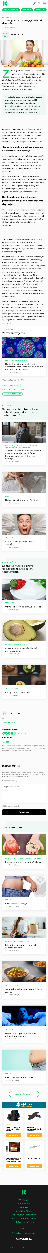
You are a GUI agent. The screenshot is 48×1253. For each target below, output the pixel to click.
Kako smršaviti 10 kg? (16, 903)
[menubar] (34, 3)
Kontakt (24, 1207)
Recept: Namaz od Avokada (19, 692)
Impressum (24, 1203)
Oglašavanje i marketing (24, 1214)
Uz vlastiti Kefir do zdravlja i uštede (23, 607)
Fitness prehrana (13, 644)
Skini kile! (36, 858)
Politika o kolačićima (24, 1222)
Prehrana (40, 10)
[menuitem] (34, 3)
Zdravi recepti (12, 688)
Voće (24, 644)
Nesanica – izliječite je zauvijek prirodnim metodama (20, 1034)
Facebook (17, 1233)
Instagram (32, 1233)
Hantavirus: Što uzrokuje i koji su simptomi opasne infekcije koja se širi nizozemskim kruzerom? (24, 367)
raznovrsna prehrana (15, 390)
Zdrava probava (11, 10)
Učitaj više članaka (24, 1094)
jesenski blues (12, 385)
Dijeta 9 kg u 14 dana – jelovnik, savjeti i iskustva (21, 946)
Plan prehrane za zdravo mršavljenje (23, 862)
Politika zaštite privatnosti (24, 1218)
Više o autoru (7, 722)
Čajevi (8, 496)
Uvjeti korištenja (24, 1211)
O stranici (24, 1200)
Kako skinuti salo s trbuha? (19, 1077)
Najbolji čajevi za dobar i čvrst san (22, 500)
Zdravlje (27, 10)
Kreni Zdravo (15, 713)
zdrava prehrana (13, 394)
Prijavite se (24, 812)
